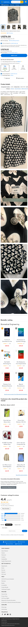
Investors (3, 557)
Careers (3, 553)
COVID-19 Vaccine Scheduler (7, 579)
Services (12, 5)
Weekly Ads (19, 543)
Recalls (2, 583)
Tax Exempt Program (5, 589)
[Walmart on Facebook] (2, 614)
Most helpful (4, 527)
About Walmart (4, 551)
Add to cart (14, 55)
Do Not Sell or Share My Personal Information (11, 602)
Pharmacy (3, 581)
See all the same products (21, 475)
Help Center (22, 542)
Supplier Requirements (6, 561)
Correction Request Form (8, 487)
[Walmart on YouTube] (8, 614)
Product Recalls (4, 587)
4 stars (2, 515)
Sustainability (4, 559)
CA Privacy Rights (5, 598)
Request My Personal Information (8, 600)
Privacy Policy (4, 596)
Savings (17, 5)
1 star (3, 520)
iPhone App (3, 607)
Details (12, 75)
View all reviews (5, 508)
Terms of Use (4, 594)
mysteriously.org (14, 43)
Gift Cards (3, 574)
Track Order (10, 543)
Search (24, 531)
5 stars (2, 513)
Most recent (8, 524)
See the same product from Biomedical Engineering (15, 394)
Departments (6, 5)
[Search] (22, 2)
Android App (4, 609)
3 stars (2, 516)
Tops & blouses (18, 88)
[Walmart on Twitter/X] (5, 614)
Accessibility (4, 585)
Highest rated (17, 524)
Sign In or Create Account (10, 542)
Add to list (7, 78)
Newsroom (3, 555)
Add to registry (21, 78)
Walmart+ (3, 572)
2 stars (2, 518)
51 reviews (11, 33)
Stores (2, 568)
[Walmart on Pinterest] (10, 614)
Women (12, 88)
